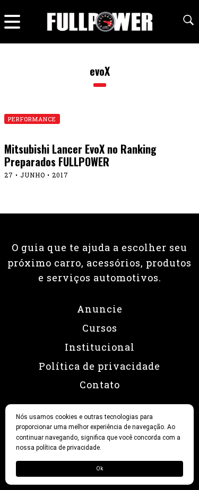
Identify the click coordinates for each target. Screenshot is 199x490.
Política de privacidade (99, 366)
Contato (100, 384)
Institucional (100, 347)
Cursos (99, 328)
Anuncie (100, 308)
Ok (99, 468)
